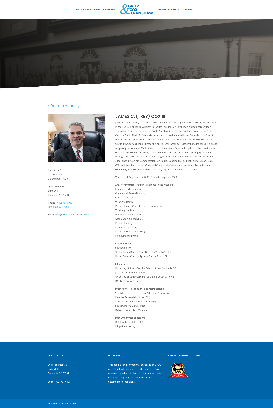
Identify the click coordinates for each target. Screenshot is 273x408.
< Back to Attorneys (64, 105)
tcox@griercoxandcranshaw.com (72, 214)
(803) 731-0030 (64, 202)
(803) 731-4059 (61, 206)
